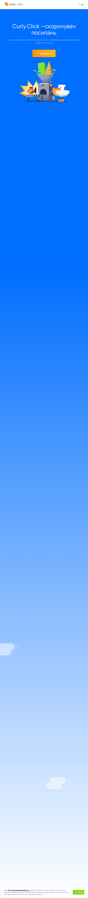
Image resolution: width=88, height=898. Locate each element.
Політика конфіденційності (18, 890)
